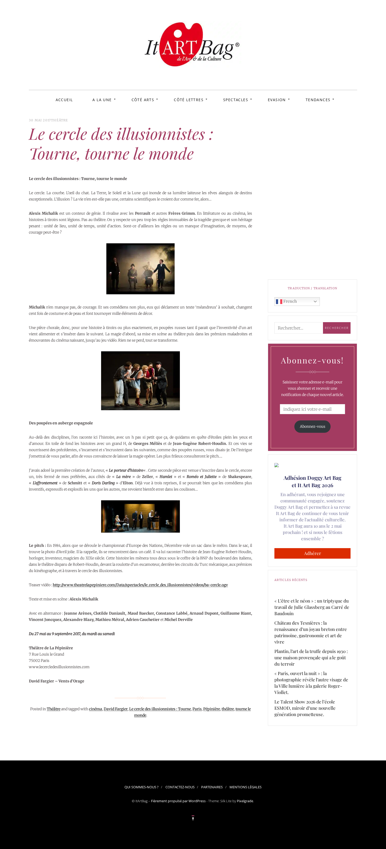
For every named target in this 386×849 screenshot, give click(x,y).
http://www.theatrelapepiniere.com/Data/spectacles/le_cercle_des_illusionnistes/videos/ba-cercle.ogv (140, 585)
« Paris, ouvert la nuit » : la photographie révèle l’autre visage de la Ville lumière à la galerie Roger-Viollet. (311, 682)
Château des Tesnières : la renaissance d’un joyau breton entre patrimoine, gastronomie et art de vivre (310, 632)
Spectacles (235, 99)
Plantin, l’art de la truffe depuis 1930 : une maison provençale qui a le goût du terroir (311, 657)
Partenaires (212, 787)
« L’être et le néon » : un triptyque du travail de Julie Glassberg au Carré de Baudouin (311, 607)
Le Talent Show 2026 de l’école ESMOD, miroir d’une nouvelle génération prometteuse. (305, 708)
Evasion (277, 99)
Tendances (318, 99)
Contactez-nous (180, 787)
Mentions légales (245, 787)
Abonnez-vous (312, 426)
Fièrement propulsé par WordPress (178, 801)
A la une (102, 99)
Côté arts (143, 99)
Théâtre (59, 120)
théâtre (228, 709)
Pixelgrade (245, 801)
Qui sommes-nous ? (141, 787)
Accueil (64, 99)
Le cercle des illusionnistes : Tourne (160, 709)
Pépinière (211, 709)
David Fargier (116, 709)
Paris (197, 709)
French (289, 301)
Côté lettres (189, 99)
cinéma (95, 709)
